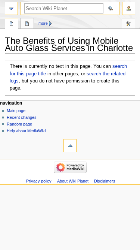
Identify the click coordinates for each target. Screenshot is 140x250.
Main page (16, 110)
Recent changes (22, 117)
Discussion (27, 24)
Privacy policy (39, 181)
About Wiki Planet (72, 181)
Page (11, 24)
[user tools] (128, 8)
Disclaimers (104, 181)
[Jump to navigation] (11, 8)
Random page (19, 124)
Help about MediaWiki (26, 131)
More (43, 23)
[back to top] (70, 145)
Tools (128, 24)
